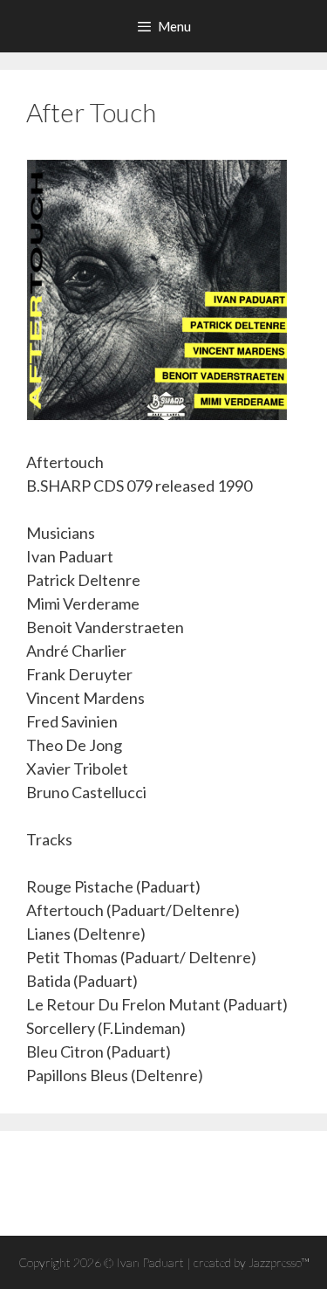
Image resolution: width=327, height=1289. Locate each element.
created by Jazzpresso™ (252, 1262)
